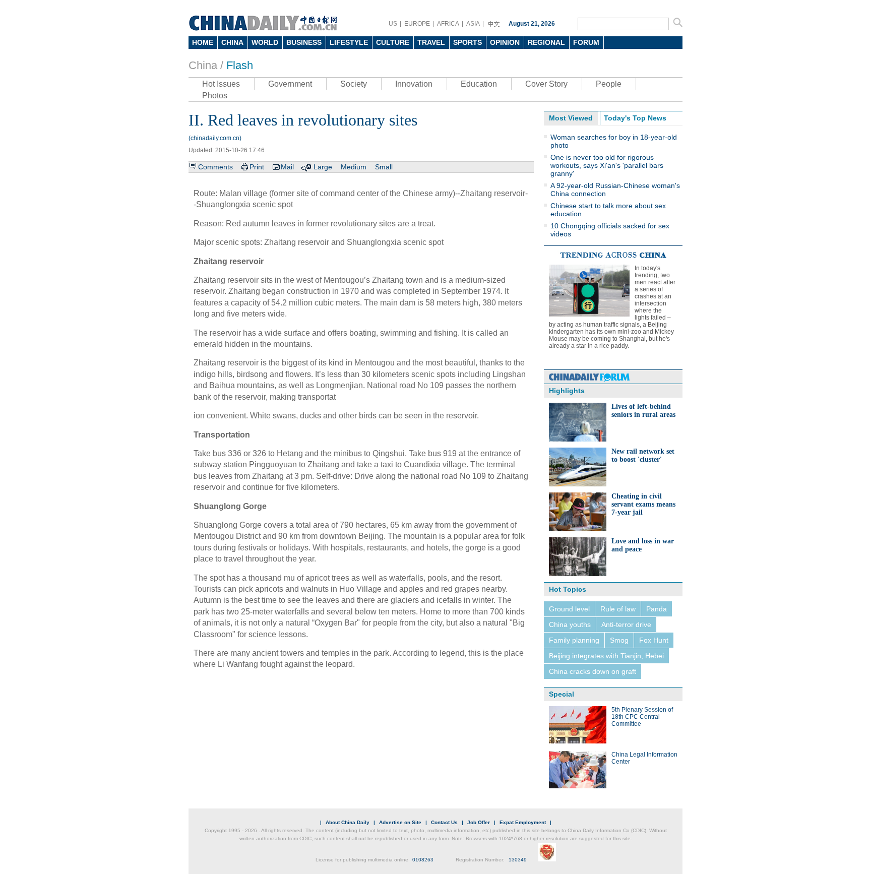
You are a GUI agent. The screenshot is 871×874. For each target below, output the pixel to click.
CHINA (232, 42)
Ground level (569, 609)
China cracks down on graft (592, 671)
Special (561, 694)
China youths (570, 624)
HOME (202, 42)
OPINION (505, 42)
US (393, 23)
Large (323, 167)
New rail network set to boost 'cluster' (642, 455)
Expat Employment (523, 822)
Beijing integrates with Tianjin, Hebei (606, 656)
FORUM (586, 42)
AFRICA (448, 23)
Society (353, 84)
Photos (214, 95)
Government (290, 84)
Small (384, 167)
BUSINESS (304, 42)
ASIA (473, 23)
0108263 (422, 859)
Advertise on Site (400, 822)
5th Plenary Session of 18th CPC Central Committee (642, 716)
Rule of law (618, 609)
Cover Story (546, 84)
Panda (656, 609)
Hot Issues (221, 84)
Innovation (413, 84)
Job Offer (478, 822)
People (608, 84)
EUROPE (417, 23)
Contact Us (444, 822)
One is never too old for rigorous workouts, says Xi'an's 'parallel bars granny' (606, 165)
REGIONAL (546, 42)
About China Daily (347, 822)
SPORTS (467, 42)
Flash (239, 65)
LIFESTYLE (349, 42)
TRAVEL (431, 42)
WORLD (265, 42)
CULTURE (392, 42)
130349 (518, 859)
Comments (215, 167)
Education (479, 84)
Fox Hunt (653, 640)
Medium (353, 167)
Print (257, 167)
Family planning (574, 640)
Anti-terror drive (626, 624)
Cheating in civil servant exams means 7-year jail (643, 504)
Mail (287, 167)
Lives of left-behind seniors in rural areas (643, 410)
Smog (619, 640)
